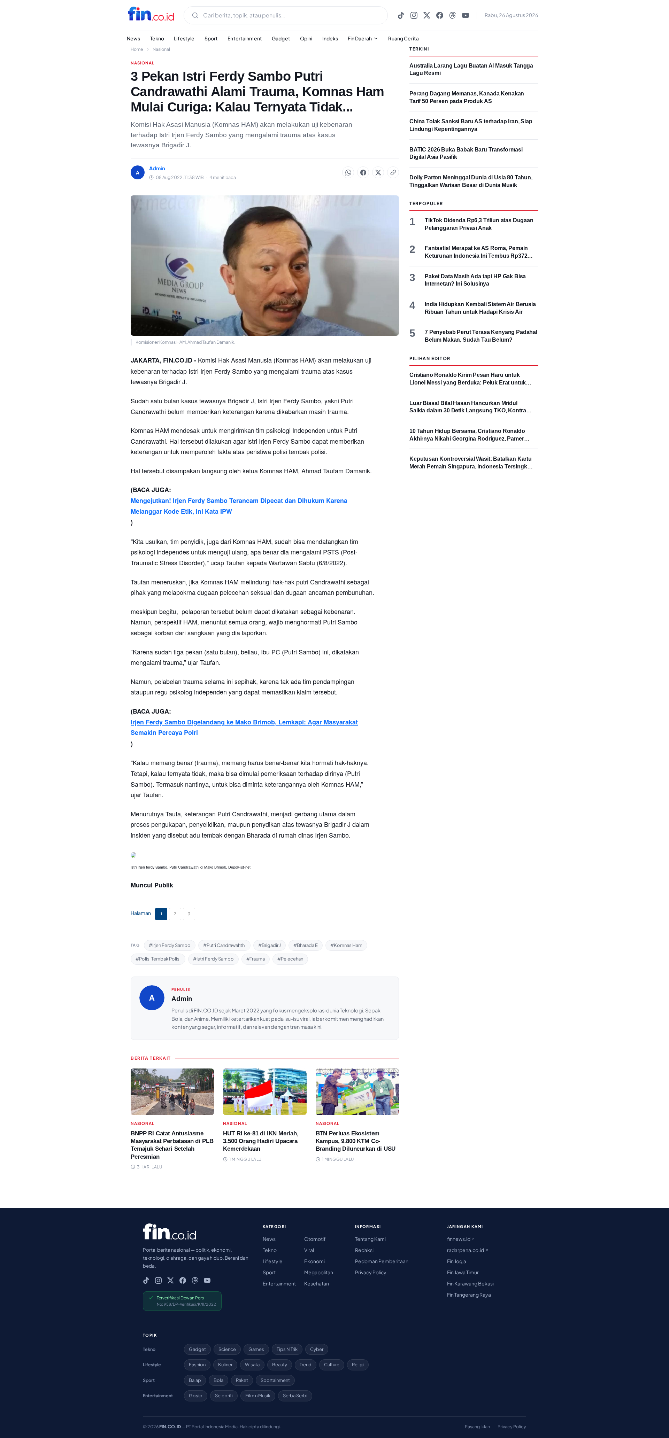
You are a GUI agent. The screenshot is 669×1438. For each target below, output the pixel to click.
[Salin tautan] (393, 172)
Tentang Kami (370, 1239)
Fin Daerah (360, 38)
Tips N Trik (287, 1349)
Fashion (197, 1364)
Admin (181, 998)
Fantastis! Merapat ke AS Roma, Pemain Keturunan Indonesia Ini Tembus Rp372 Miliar (476, 255)
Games (256, 1349)
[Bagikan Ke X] (378, 172)
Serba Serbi (295, 1395)
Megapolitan (318, 1272)
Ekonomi (314, 1261)
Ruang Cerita (403, 38)
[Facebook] (439, 15)
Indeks (330, 38)
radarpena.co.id (466, 1250)
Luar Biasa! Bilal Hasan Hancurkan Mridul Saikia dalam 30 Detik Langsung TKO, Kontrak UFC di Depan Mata (469, 410)
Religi (358, 1364)
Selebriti (224, 1395)
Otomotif (315, 1239)
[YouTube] (465, 15)
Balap (195, 1380)
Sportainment (275, 1380)
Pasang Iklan (477, 1426)
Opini (306, 38)
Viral (309, 1250)
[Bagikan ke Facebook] (363, 172)
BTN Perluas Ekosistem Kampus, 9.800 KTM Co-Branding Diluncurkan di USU (356, 1141)
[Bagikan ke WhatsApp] (348, 172)
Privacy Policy (370, 1272)
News (133, 38)
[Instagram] (413, 15)
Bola (218, 1380)
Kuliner (225, 1364)
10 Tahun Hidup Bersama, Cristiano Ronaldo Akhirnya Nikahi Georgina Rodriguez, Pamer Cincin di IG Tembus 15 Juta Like (467, 438)
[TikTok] (401, 15)
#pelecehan (290, 959)
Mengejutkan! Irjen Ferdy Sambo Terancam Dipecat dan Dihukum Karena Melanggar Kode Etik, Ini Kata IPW (239, 506)
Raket (242, 1380)
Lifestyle (184, 38)
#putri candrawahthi (224, 945)
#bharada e (305, 945)
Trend (306, 1364)
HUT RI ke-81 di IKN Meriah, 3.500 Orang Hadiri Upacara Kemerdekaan (261, 1141)
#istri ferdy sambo (213, 959)
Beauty (279, 1364)
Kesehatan (316, 1283)
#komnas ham (346, 945)
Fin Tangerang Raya (469, 1294)
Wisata (252, 1364)
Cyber (316, 1349)
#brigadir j (269, 945)
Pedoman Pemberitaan (381, 1261)
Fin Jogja (456, 1261)
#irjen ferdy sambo (170, 945)
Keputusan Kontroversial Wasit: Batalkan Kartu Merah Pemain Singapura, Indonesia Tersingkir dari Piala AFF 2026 (470, 466)
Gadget (281, 38)
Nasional (161, 49)
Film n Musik (257, 1395)
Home (137, 49)
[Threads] (452, 15)
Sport (211, 38)
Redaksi (364, 1250)
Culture (331, 1364)
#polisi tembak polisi (158, 959)
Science (227, 1349)
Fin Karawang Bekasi (470, 1283)
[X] (426, 15)
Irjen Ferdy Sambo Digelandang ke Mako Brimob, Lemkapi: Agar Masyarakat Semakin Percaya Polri (244, 727)
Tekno (157, 38)
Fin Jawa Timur (463, 1272)
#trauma (255, 959)
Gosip (195, 1395)
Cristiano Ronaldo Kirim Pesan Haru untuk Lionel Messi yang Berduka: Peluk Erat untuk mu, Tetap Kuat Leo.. (467, 382)
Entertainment (245, 38)
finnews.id (459, 1239)
